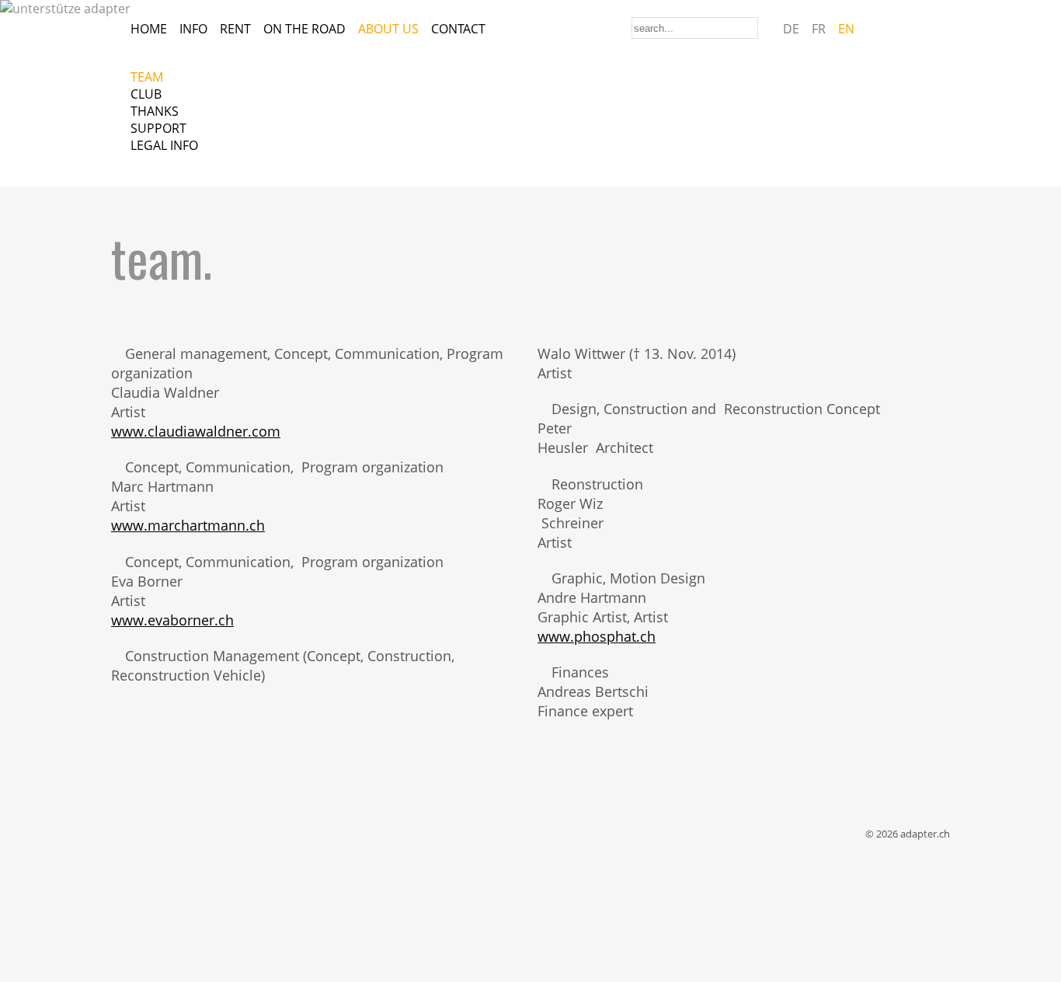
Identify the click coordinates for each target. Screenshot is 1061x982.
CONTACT (458, 28)
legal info (164, 145)
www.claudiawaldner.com (195, 431)
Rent (235, 28)
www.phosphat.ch (596, 636)
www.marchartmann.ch (188, 525)
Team (146, 76)
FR (819, 28)
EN (846, 28)
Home (148, 28)
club (146, 94)
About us (388, 28)
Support (158, 128)
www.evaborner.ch (172, 619)
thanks (154, 111)
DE (791, 28)
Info (193, 28)
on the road (304, 28)
